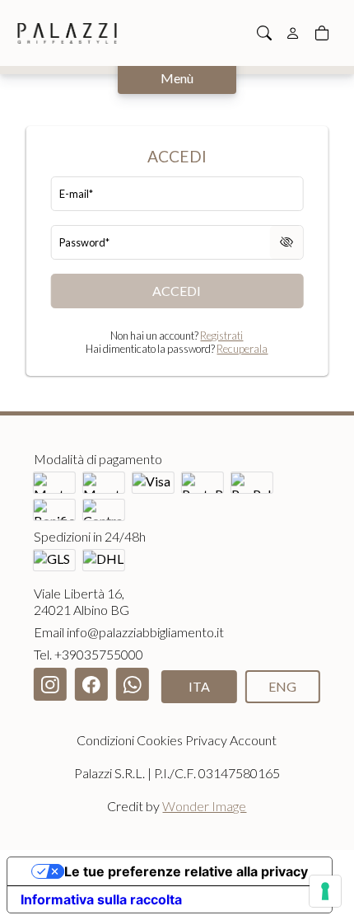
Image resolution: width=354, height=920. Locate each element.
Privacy (206, 740)
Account (253, 740)
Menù (177, 78)
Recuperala (242, 348)
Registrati (221, 335)
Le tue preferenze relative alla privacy (186, 871)
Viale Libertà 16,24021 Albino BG (81, 601)
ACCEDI (176, 290)
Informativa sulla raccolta (101, 899)
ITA (199, 686)
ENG (282, 686)
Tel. (88, 654)
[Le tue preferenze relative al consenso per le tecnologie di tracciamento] (325, 891)
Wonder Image (204, 806)
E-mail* (76, 193)
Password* (84, 242)
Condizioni (105, 740)
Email (129, 632)
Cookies (160, 740)
